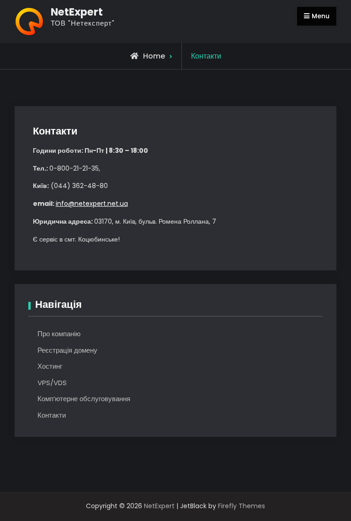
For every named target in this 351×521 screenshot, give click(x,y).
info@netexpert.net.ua (92, 203)
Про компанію (58, 333)
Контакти (51, 415)
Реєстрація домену (67, 350)
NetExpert (77, 12)
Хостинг (49, 366)
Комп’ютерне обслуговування (83, 398)
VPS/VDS (52, 382)
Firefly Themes (241, 505)
